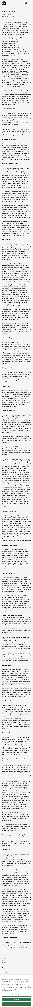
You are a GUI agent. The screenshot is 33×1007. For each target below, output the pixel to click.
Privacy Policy (8, 990)
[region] (16, 991)
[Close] (31, 977)
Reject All (16, 999)
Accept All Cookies (16, 1004)
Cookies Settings (16, 994)
